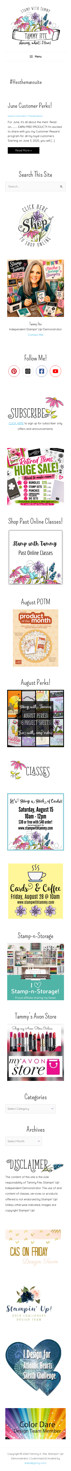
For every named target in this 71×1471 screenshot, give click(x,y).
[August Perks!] (35, 718)
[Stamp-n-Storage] (35, 971)
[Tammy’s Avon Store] (35, 1052)
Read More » (23, 151)
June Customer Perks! (30, 106)
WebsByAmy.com (35, 1463)
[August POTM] (35, 638)
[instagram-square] (28, 371)
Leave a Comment (17, 115)
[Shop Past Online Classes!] (35, 557)
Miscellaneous (35, 115)
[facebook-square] (42, 371)
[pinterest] (14, 371)
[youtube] (56, 371)
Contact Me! (35, 335)
